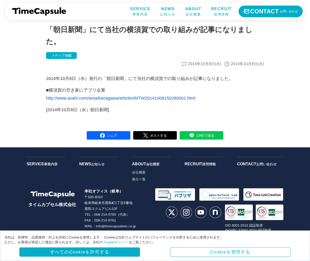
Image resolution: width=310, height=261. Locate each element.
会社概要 (139, 172)
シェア (112, 135)
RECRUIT (200, 164)
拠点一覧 (139, 179)
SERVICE (42, 164)
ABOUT (146, 164)
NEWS (92, 164)
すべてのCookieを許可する (79, 252)
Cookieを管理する (230, 252)
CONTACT (257, 164)
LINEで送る (205, 135)
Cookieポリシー (116, 242)
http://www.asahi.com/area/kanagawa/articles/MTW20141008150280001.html (120, 98)
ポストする (158, 135)
